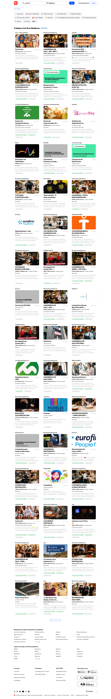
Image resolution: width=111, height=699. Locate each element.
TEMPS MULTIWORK (77, 214)
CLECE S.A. (74, 288)
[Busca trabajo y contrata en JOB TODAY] (16, 3)
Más (33, 21)
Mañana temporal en (41, 639)
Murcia (58, 651)
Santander (80, 653)
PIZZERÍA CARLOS (48, 250)
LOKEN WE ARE (19, 504)
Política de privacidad (49, 695)
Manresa (37, 656)
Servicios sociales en (20, 641)
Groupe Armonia (47, 68)
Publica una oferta (19, 674)
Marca (57, 634)
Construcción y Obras (23, 17)
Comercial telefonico (20, 632)
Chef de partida (39, 632)
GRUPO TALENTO (76, 360)
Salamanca (38, 653)
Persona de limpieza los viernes (86, 637)
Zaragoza (79, 651)
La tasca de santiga (77, 142)
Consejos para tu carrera (42, 671)
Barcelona (38, 649)
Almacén (50, 17)
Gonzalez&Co (46, 178)
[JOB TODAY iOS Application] (81, 671)
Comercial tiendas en (62, 639)
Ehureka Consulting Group (50, 32)
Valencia (58, 649)
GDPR (72, 695)
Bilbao (36, 651)
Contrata (16, 671)
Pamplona (80, 656)
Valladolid (16, 653)
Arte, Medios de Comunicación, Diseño (68, 17)
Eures (78, 634)
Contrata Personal (84, 3)
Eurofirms (17, 214)
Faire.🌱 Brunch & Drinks (21, 32)
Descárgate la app (61, 671)
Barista (19, 21)
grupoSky (74, 104)
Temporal (16, 637)
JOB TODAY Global (40, 674)
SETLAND (45, 142)
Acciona (37, 634)
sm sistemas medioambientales (51, 104)
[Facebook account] (20, 691)
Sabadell (58, 656)
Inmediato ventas (61, 637)
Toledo (16, 658)
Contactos (59, 677)
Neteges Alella (47, 468)
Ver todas (37, 641)
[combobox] (34, 3)
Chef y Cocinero (48, 14)
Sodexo (58, 632)
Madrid (16, 649)
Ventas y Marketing (33, 14)
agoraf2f (74, 32)
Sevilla (16, 651)
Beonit (16, 142)
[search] (72, 3)
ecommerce (46, 396)
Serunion (17, 288)
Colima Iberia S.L (19, 432)
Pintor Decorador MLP (21, 581)
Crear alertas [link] (44, 28)
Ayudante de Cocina (90, 17)
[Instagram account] (17, 691)
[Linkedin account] (28, 691)
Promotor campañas (82, 639)
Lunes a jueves (39, 637)
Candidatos (17, 680)
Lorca (15, 656)
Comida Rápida (38, 17)
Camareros (20, 14)
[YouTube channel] (23, 691)
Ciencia (28, 21)
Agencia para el (18, 634)
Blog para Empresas (19, 677)
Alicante (58, 653)
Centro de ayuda (61, 680)
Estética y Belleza (76, 14)
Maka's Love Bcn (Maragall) (50, 324)
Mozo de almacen (82, 632)
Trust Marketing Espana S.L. (22, 104)
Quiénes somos (60, 674)
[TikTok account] (14, 691)
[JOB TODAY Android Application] (92, 671)
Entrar (94, 3)
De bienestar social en (20, 639)
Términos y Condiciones (63, 695)
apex (73, 504)
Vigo (78, 649)
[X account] (26, 691)
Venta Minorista (61, 14)
